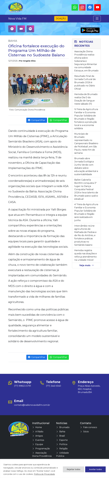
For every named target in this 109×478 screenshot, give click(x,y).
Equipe (39, 444)
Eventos (39, 440)
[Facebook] (90, 7)
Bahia (12, 40)
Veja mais (84, 265)
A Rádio (39, 431)
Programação (42, 448)
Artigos (39, 436)
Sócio (86, 431)
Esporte (63, 440)
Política (63, 444)
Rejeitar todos (73, 469)
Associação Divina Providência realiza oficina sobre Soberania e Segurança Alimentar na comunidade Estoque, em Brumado (86, 61)
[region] (54, 468)
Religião (63, 448)
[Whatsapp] (75, 7)
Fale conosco (90, 427)
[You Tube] (97, 7)
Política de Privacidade (44, 474)
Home (38, 427)
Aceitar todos (95, 469)
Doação (61, 18)
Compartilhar (38, 120)
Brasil (62, 436)
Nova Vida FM (17, 18)
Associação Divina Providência (42, 454)
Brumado (64, 427)
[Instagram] (82, 7)
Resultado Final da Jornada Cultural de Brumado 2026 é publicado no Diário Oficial (85, 82)
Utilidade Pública (62, 454)
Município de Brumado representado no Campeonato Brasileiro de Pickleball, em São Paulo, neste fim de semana (86, 143)
